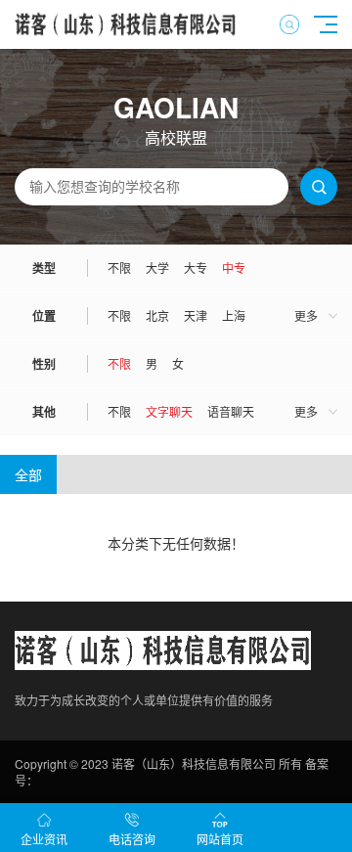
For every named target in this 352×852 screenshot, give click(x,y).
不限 (119, 267)
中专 (233, 267)
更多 (306, 315)
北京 (157, 315)
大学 (157, 267)
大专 (195, 267)
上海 (233, 315)
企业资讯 (44, 838)
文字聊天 (169, 411)
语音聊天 (230, 411)
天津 (195, 315)
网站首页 (220, 838)
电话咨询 (132, 838)
